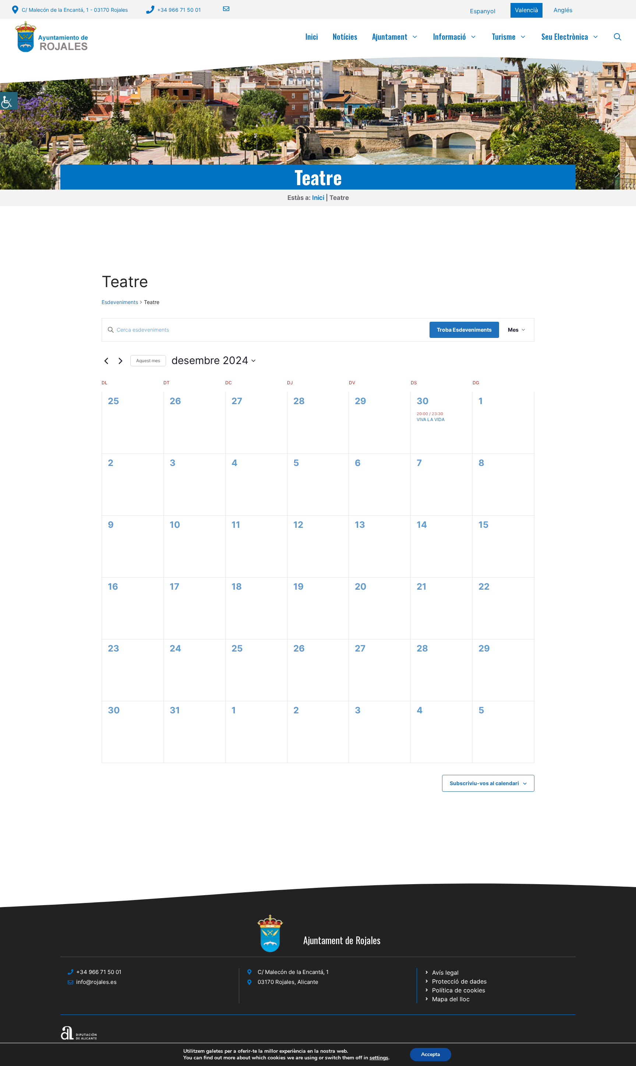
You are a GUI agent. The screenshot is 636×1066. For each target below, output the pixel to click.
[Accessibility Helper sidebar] (9, 101)
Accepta (430, 1054)
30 (423, 401)
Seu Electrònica (564, 36)
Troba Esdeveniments (464, 329)
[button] (618, 36)
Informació (449, 36)
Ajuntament (389, 36)
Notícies (345, 36)
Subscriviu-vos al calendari (484, 783)
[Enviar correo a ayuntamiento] (221, 8)
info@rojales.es (96, 981)
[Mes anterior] (106, 360)
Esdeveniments (120, 302)
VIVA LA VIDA (431, 419)
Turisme (504, 36)
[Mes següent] (120, 360)
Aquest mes (148, 360)
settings (379, 1058)
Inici (311, 36)
